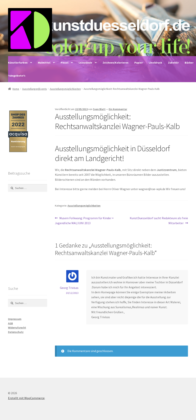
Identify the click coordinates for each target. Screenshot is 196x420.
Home (15, 89)
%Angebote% (16, 75)
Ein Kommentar (118, 109)
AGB (10, 323)
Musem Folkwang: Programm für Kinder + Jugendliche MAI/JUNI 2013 (84, 220)
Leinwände (85, 62)
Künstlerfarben (18, 62)
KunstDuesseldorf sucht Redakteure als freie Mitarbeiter (159, 220)
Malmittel (44, 62)
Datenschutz (16, 332)
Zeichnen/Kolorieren (115, 62)
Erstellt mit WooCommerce (26, 398)
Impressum (14, 319)
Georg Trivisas (69, 288)
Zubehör (173, 62)
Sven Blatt (99, 109)
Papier (138, 62)
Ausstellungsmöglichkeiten (65, 89)
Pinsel (64, 62)
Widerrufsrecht (17, 327)
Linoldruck (155, 62)
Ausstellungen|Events (34, 89)
